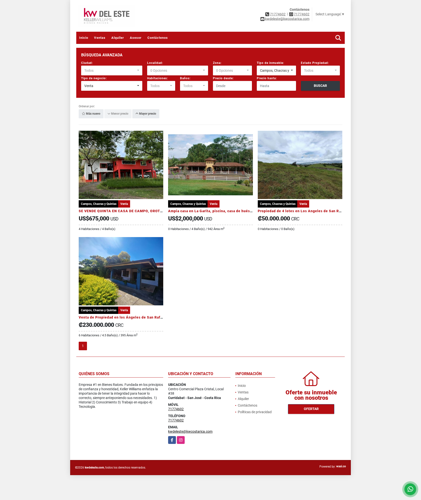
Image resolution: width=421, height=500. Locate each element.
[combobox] (111, 70)
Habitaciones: (157, 78)
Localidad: (155, 63)
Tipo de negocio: (94, 78)
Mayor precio (147, 114)
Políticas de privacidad (255, 412)
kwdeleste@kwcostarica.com (190, 431)
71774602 (278, 14)
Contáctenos (157, 38)
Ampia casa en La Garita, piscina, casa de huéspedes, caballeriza (225, 211)
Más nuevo (92, 114)
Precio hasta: (267, 78)
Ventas (99, 38)
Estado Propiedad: (315, 63)
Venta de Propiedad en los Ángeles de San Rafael (122, 317)
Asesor (136, 38)
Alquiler (117, 38)
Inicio (83, 38)
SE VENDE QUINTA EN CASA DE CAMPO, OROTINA (123, 211)
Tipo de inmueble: (270, 63)
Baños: (185, 78)
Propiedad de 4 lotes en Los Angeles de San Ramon (303, 211)
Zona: (217, 63)
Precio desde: (223, 78)
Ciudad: (87, 63)
